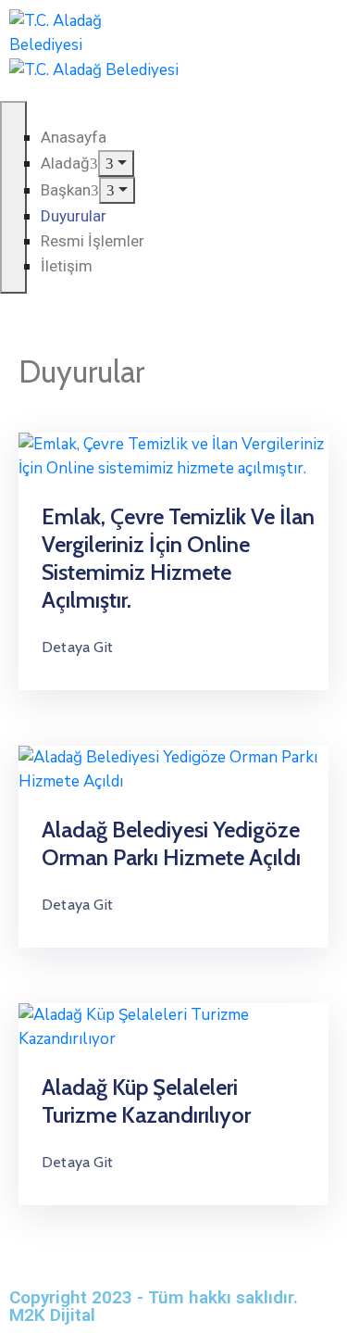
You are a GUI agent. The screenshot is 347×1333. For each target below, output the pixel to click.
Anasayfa (73, 137)
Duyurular (73, 216)
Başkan (66, 190)
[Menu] (116, 163)
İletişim (67, 266)
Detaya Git (77, 647)
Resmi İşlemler (92, 241)
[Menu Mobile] (13, 197)
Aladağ (65, 163)
